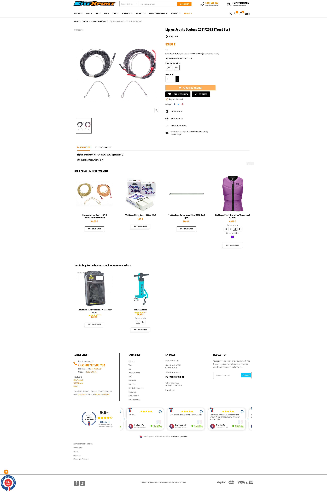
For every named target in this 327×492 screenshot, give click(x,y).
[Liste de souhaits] (235, 14)
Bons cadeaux (134, 395)
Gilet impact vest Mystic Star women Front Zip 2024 (232, 216)
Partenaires (163, 482)
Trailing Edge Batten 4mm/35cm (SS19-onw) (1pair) (186, 216)
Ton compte (78, 439)
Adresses (76, 455)
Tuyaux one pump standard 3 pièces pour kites (95, 310)
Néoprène (132, 384)
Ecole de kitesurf (135, 399)
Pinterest (182, 104)
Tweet (178, 104)
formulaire (82, 394)
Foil (130, 369)
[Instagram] (82, 483)
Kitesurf (131, 361)
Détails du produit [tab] (103, 147)
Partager (174, 104)
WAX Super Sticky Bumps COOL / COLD (140, 215)
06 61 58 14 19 (91, 372)
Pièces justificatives (81, 459)
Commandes (78, 447)
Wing (130, 365)
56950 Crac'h (78, 383)
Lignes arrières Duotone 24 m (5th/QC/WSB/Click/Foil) (94, 216)
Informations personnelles (83, 443)
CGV (155, 482)
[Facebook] (76, 483)
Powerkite (132, 380)
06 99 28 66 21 (97, 368)
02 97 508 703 (95, 365)
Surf (130, 376)
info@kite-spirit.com (102, 394)
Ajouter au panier (190, 87)
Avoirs (75, 451)
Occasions (132, 392)
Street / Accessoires (136, 388)
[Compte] (250, 8)
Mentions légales (147, 482)
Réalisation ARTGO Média (177, 482)
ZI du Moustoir (78, 380)
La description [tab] (83, 147)
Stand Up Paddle (134, 372)
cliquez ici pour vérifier (180, 437)
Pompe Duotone (140, 309)
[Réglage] (230, 13)
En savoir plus (169, 390)
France (75, 386)
